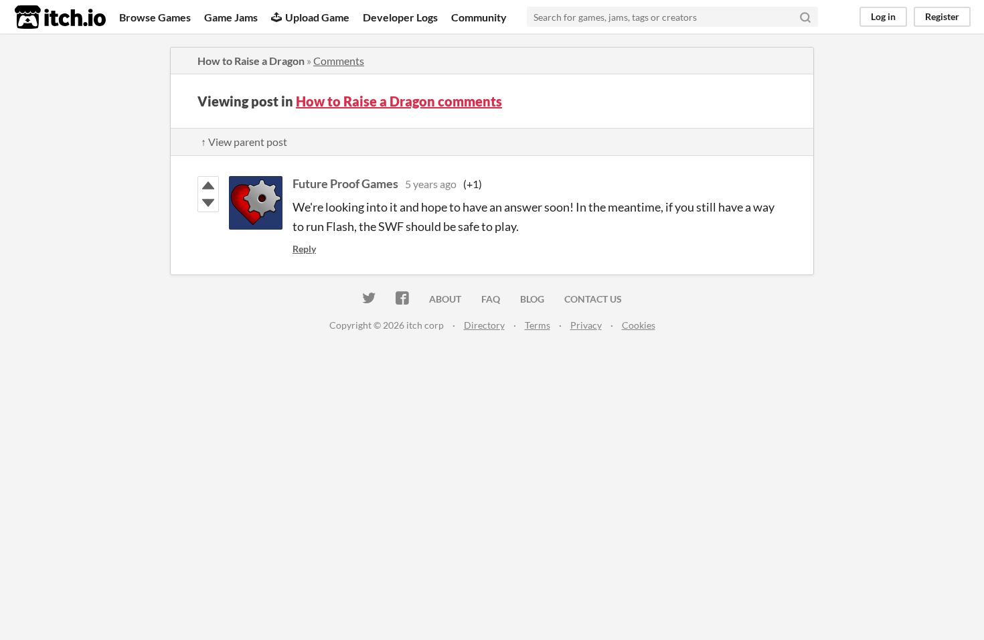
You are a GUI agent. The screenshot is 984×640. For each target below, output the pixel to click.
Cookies (638, 325)
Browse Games (155, 17)
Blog (532, 299)
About (445, 299)
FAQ (490, 299)
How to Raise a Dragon (251, 60)
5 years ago (431, 183)
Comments (338, 60)
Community (479, 17)
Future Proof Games (345, 183)
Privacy (586, 325)
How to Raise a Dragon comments (399, 101)
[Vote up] (208, 185)
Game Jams (231, 17)
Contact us (593, 299)
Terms (537, 325)
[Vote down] (208, 203)
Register (942, 16)
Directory (484, 325)
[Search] (805, 17)
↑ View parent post (244, 141)
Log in (883, 16)
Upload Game (317, 17)
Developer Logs (400, 17)
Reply (304, 248)
